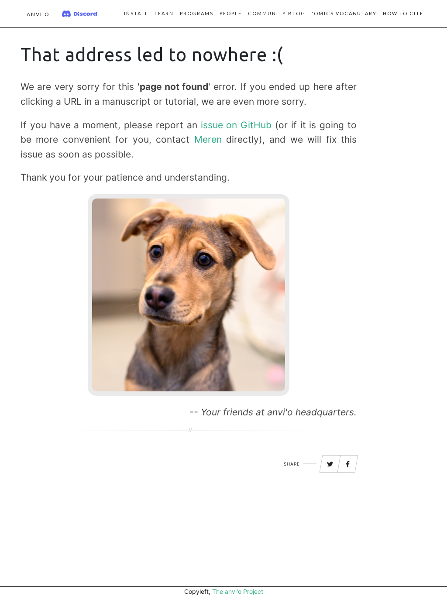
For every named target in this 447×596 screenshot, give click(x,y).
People (231, 13)
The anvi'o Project (237, 591)
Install (136, 13)
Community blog (277, 13)
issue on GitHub (236, 125)
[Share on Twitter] (330, 464)
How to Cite (403, 13)
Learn (164, 13)
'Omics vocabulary (344, 13)
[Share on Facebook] (348, 464)
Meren (208, 139)
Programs (196, 13)
